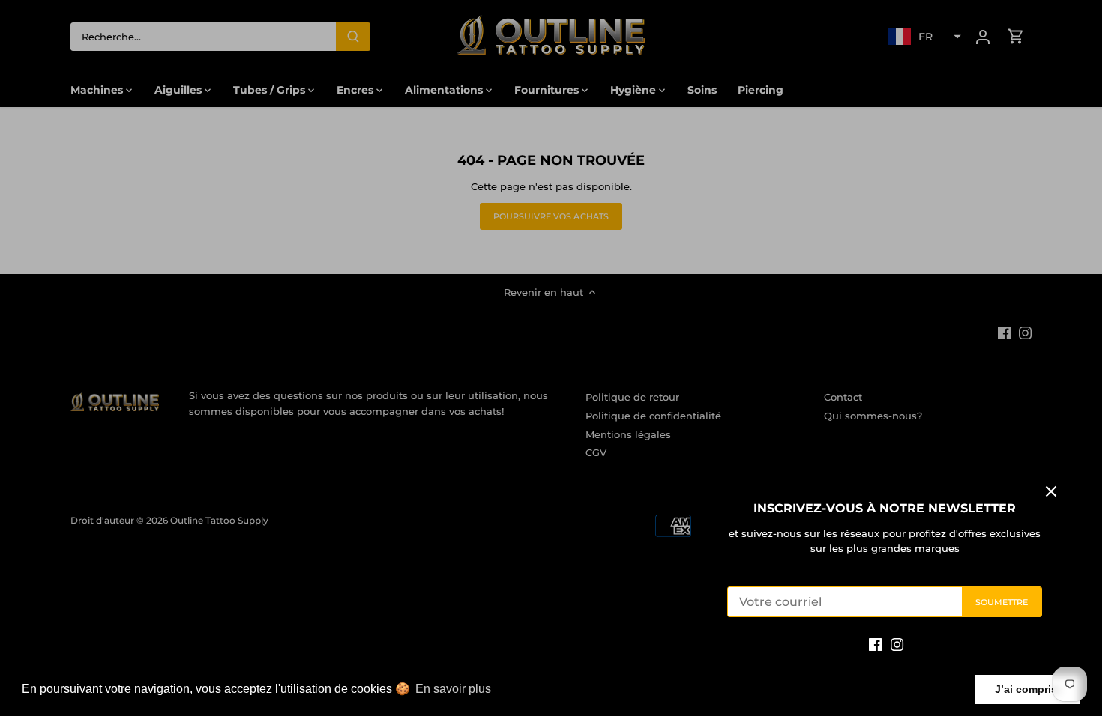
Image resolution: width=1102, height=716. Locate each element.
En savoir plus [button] (453, 688)
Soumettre (1002, 602)
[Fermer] (1051, 491)
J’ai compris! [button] (1028, 689)
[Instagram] (897, 644)
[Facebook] (875, 644)
